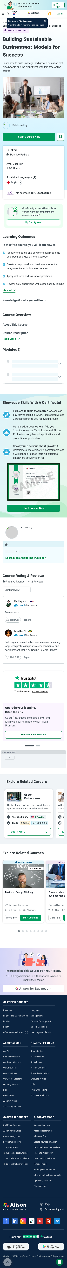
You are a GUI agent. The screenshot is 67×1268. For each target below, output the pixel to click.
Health (6, 1027)
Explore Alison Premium (33, 734)
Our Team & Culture (12, 1062)
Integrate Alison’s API (43, 1153)
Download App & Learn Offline (47, 1147)
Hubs (33, 1084)
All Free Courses (38, 1068)
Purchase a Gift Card (40, 1095)
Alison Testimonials (40, 1073)
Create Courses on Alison (45, 1142)
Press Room (8, 1095)
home (6, 22)
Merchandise (40, 1186)
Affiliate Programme (43, 1131)
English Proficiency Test (17, 1164)
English (6, 1021)
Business (7, 1010)
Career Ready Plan (11, 1136)
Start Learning (30, 917)
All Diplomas (36, 1062)
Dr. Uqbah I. (21, 601)
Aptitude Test (12, 1147)
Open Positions (10, 1073)
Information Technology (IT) (15, 1032)
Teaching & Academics (41, 1032)
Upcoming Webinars (43, 1180)
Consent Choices (36, 1256)
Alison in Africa (10, 1101)
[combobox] (16, 590)
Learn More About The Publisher (25, 557)
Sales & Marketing (39, 1027)
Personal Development (41, 1021)
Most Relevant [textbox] (12, 590)
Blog (5, 1090)
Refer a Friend (40, 1164)
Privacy (19, 1256)
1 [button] (29, 748)
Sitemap (60, 1256)
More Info (11, 917)
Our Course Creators (12, 1079)
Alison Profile (40, 1136)
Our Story (7, 1051)
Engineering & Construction (15, 1016)
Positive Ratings (19, 154)
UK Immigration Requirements (47, 1175)
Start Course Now (29, 136)
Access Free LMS (42, 1125)
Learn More (18, 831)
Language (35, 1010)
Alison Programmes (12, 1106)
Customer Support (54, 1209)
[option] (33, 722)
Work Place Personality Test (18, 1158)
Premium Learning (39, 1090)
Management (37, 1016)
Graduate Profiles (38, 1079)
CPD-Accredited (41, 192)
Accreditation (37, 1051)
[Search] (6, 11)
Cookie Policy (50, 1256)
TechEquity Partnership (44, 1169)
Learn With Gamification (44, 1158)
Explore (3, 13)
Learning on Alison (11, 1084)
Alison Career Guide (12, 1131)
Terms (25, 1256)
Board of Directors (11, 1057)
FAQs (47, 1204)
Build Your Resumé (11, 1125)
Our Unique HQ (10, 1068)
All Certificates (37, 1057)
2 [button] (39, 748)
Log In (60, 13)
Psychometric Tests (12, 1142)
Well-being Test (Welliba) (17, 1153)
